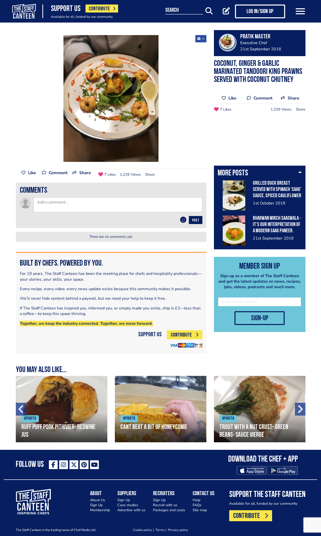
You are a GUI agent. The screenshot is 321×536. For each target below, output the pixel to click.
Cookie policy (142, 530)
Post (195, 221)
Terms (160, 530)
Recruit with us (165, 505)
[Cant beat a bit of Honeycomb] (160, 409)
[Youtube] (94, 464)
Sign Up (96, 505)
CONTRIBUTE (99, 9)
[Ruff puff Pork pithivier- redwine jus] (61, 409)
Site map (200, 510)
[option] (111, 98)
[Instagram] (63, 464)
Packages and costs (169, 510)
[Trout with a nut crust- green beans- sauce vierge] (259, 409)
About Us (97, 500)
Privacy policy (178, 530)
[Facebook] (53, 464)
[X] (73, 464)
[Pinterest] (84, 464)
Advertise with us (131, 510)
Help (196, 500)
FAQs (197, 505)
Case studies (127, 505)
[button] (260, 173)
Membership (100, 510)
